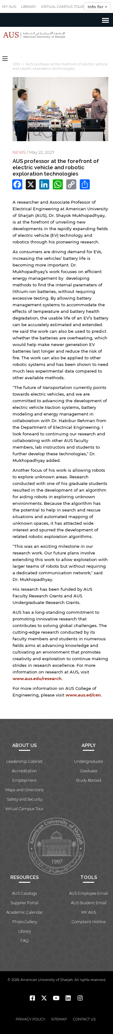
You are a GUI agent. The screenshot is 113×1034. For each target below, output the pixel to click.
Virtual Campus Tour (62, 6)
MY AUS (9, 6)
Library (28, 6)
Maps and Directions (24, 789)
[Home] (32, 35)
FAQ (24, 940)
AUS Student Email (88, 902)
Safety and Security (24, 799)
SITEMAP (59, 1019)
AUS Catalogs (24, 893)
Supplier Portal (24, 902)
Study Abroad (88, 780)
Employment (24, 780)
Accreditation (24, 770)
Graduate (88, 770)
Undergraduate (88, 761)
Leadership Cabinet (24, 761)
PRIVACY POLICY (30, 1019)
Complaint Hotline (89, 921)
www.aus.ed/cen (83, 694)
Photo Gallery (24, 921)
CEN (16, 64)
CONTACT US (84, 1019)
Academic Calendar (24, 912)
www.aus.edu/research (37, 678)
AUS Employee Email (88, 893)
